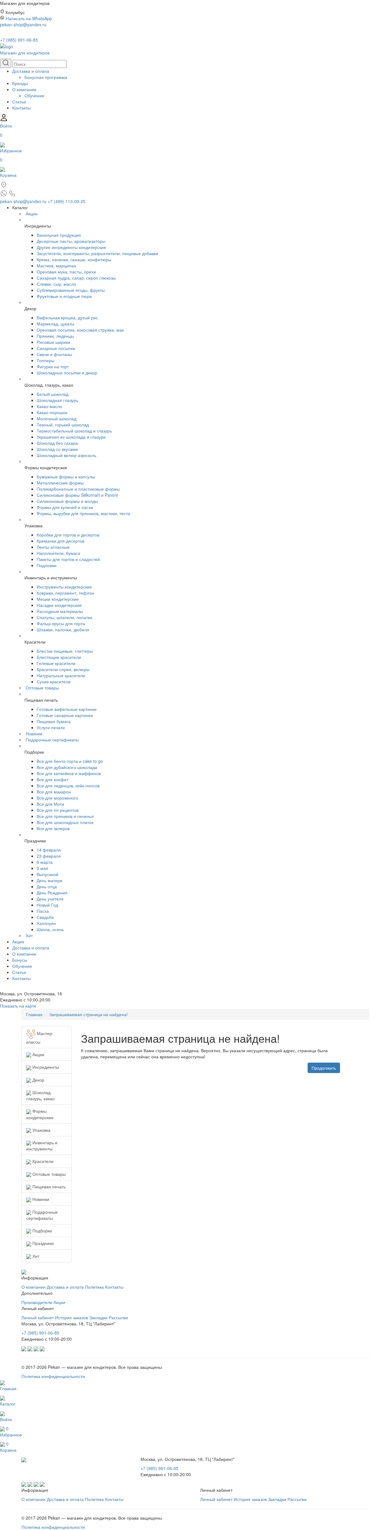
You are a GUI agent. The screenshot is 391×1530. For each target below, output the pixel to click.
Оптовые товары (42, 688)
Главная (34, 1014)
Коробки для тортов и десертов (68, 535)
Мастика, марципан (56, 265)
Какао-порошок (52, 412)
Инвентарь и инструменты (41, 1145)
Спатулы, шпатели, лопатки (64, 617)
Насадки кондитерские (59, 605)
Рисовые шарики (53, 342)
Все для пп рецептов (58, 810)
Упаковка (40, 1130)
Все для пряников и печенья (65, 816)
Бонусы (19, 960)
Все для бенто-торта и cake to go (70, 761)
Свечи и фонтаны (54, 354)
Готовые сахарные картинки (65, 715)
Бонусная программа (45, 77)
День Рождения (52, 892)
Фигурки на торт (53, 366)
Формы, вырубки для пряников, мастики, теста (83, 513)
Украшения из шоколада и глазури (71, 437)
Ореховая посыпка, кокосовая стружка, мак (80, 330)
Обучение (34, 95)
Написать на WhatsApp (29, 18)
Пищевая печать (48, 1186)
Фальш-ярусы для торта (61, 623)
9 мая (42, 868)
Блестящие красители (59, 657)
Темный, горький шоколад (63, 424)
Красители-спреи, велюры (63, 669)
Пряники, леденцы (55, 336)
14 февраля (49, 850)
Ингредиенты (45, 1067)
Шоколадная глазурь (57, 400)
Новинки (34, 733)
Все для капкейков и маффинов (69, 773)
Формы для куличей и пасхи (65, 507)
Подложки (47, 565)
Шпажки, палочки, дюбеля (63, 629)
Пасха (43, 911)
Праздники (42, 1243)
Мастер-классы (39, 1037)
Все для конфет (52, 779)
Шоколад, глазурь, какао (40, 1095)
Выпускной (47, 874)
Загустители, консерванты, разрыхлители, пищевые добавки (97, 253)
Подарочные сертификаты (52, 740)
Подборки (41, 1230)
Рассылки (118, 1317)
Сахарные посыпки (56, 348)
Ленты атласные (53, 547)
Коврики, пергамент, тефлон (65, 593)
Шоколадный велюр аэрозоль (66, 455)
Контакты (21, 108)
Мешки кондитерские (58, 599)
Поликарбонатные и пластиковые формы (78, 489)
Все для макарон (54, 792)
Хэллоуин (46, 923)
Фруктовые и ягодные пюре (64, 296)
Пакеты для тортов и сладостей (68, 559)
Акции (32, 213)
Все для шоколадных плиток (65, 822)
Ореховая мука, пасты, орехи (66, 272)
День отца (47, 886)
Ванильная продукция (59, 235)
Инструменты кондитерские (64, 587)
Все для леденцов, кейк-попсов (68, 785)
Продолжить (324, 1068)
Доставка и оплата (30, 71)
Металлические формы (60, 483)
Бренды (20, 83)
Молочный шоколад (56, 418)
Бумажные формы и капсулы (66, 476)
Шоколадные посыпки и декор (67, 373)
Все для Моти (50, 804)
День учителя (50, 899)
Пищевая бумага (54, 721)
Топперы (45, 360)
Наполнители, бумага (58, 553)
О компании (24, 89)
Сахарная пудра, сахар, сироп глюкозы (76, 278)
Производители (36, 1302)
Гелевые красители (56, 663)
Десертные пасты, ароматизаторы (71, 241)
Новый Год (47, 905)
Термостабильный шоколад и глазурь (74, 431)
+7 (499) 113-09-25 (67, 201)
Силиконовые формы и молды (67, 501)
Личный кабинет (37, 1317)
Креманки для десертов (60, 541)
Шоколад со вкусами (57, 449)
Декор (37, 1080)
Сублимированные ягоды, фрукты (71, 290)
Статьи (19, 101)
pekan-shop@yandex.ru (23, 24)
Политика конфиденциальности (53, 1376)
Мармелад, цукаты (55, 324)
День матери (49, 880)
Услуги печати (51, 727)
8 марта (45, 862)
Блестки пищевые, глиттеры (65, 651)
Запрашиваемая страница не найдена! (88, 1014)
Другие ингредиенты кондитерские (71, 247)
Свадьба (45, 917)
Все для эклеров (53, 828)
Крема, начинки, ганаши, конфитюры (74, 259)
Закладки (98, 1317)
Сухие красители (54, 681)
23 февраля (49, 856)
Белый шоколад (52, 394)
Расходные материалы (60, 611)
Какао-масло (49, 406)
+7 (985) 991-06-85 (19, 40)
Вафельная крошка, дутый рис (67, 317)
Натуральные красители (61, 675)
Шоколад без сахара (57, 443)
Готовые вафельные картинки (67, 709)
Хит (29, 935)
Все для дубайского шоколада (67, 767)
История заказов (71, 1317)
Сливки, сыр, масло (56, 284)
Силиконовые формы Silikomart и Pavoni (77, 495)
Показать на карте (18, 1006)
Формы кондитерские (39, 1114)
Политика (94, 1287)
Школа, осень (50, 929)
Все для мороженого (57, 798)
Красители (42, 1161)
